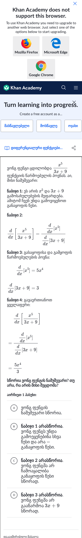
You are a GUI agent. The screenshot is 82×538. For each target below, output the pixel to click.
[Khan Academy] (21, 87)
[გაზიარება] (74, 148)
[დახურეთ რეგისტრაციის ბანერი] (74, 102)
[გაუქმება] (75, 3)
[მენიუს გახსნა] (76, 87)
